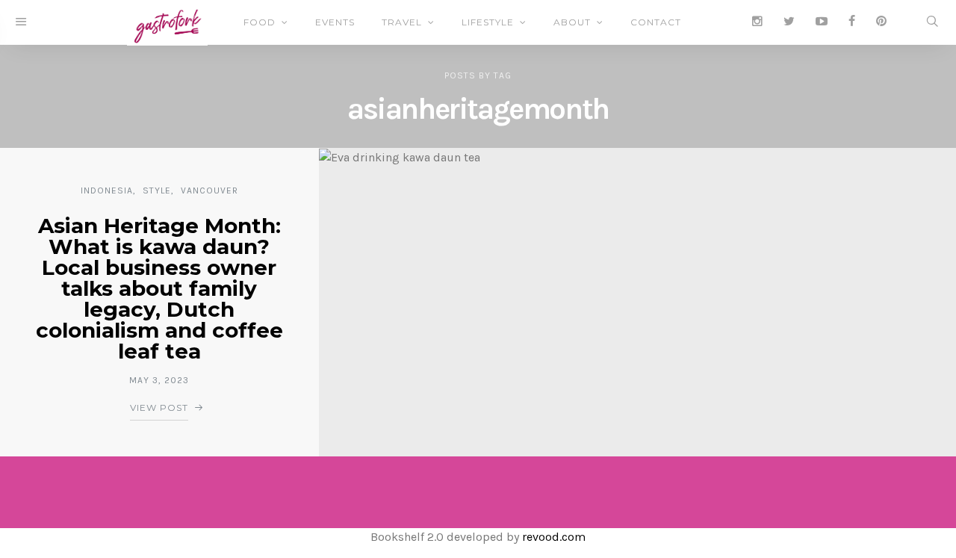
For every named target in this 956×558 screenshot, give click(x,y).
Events (335, 22)
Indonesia (107, 190)
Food (259, 22)
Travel (402, 22)
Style (157, 190)
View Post (159, 407)
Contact (655, 22)
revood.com (554, 537)
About (572, 22)
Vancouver (209, 190)
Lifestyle (488, 22)
